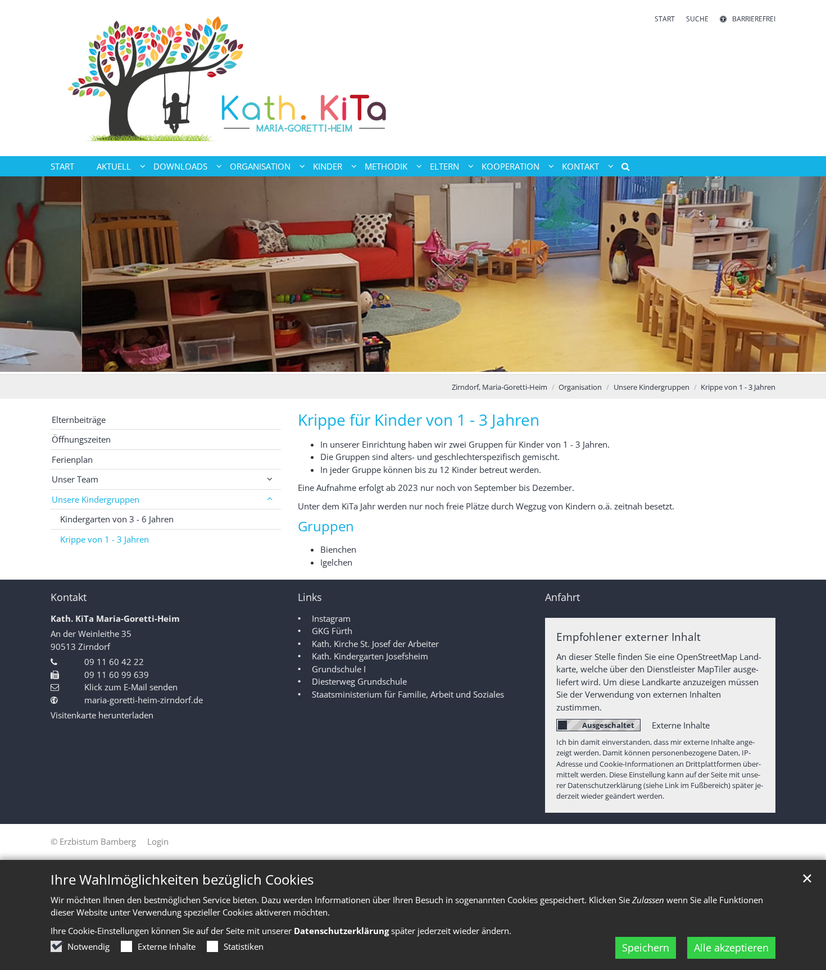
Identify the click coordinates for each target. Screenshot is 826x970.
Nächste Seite (803, 275)
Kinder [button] (327, 166)
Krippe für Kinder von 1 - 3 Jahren (418, 420)
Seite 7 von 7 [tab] (472, 362)
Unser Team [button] (75, 479)
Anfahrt (562, 597)
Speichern (645, 947)
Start (62, 166)
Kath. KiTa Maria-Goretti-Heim (115, 618)
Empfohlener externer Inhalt (628, 637)
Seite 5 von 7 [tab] (432, 362)
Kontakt (69, 597)
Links (310, 597)
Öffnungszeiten (81, 439)
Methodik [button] (386, 166)
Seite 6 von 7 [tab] (452, 362)
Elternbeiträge (79, 419)
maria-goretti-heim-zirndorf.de (143, 699)
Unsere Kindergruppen (651, 387)
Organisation (580, 387)
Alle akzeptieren (731, 947)
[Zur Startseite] (228, 78)
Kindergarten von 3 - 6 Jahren (117, 519)
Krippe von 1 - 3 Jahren (738, 387)
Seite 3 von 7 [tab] (393, 362)
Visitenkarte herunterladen (102, 715)
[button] (621, 168)
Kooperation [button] (510, 166)
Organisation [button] (260, 166)
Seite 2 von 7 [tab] (373, 362)
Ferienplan (72, 459)
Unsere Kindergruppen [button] (95, 499)
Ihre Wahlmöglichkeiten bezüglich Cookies (182, 879)
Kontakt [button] (580, 166)
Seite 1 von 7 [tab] (354, 362)
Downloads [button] (180, 166)
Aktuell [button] (114, 166)
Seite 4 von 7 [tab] (413, 362)
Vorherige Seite (22, 275)
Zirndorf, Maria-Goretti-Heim (499, 387)
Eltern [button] (444, 166)
